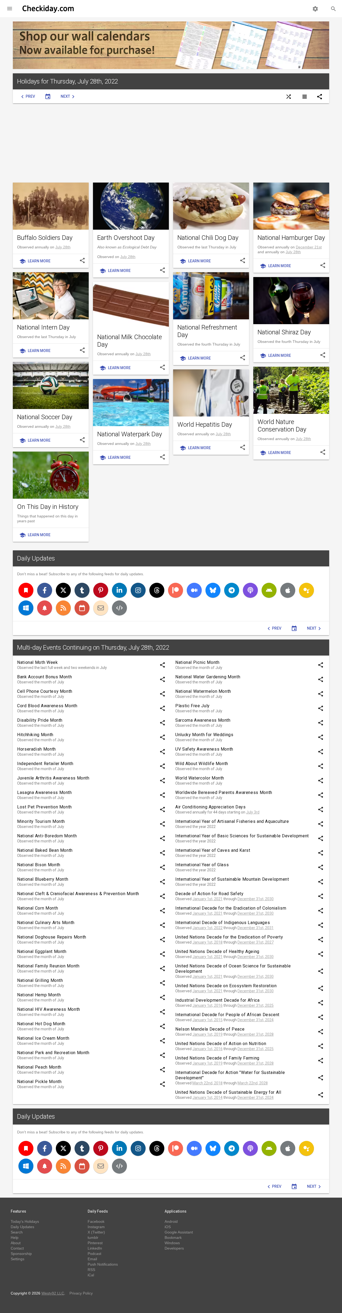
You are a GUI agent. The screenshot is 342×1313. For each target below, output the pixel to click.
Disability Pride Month (40, 720)
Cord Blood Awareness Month (47, 705)
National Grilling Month (40, 980)
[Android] (269, 590)
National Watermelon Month (203, 691)
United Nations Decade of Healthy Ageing (217, 951)
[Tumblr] (82, 590)
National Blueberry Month (42, 879)
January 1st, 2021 (207, 899)
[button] (9, 8)
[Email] (100, 607)
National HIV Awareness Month (48, 1009)
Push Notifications (103, 1264)
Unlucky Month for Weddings (204, 734)
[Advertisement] (171, 142)
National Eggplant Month (42, 951)
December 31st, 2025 (256, 1005)
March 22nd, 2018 (207, 1083)
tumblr (93, 1237)
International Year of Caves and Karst (212, 850)
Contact (17, 1248)
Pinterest (95, 1243)
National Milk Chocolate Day (129, 340)
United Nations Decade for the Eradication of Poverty (229, 937)
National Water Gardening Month (207, 676)
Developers (174, 1248)
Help (14, 1237)
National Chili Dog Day (207, 237)
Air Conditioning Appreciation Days (210, 806)
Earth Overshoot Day (125, 237)
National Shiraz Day (284, 332)
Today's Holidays (25, 1221)
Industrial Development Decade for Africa (217, 1000)
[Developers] (119, 607)
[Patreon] (175, 590)
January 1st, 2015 (207, 1020)
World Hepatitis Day (204, 424)
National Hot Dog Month (41, 1023)
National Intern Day (43, 327)
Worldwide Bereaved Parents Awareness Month (223, 792)
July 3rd (252, 812)
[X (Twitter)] (63, 590)
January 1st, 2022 (207, 928)
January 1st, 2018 (207, 942)
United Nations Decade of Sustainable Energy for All (228, 1092)
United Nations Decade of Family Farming (217, 1058)
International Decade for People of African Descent (227, 1014)
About (16, 1243)
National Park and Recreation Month (53, 1052)
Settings (17, 1259)
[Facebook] (44, 590)
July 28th (63, 247)
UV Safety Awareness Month (204, 749)
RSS (91, 1269)
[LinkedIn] (119, 590)
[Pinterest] (100, 590)
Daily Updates (36, 558)
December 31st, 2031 (256, 928)
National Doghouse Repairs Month (51, 937)
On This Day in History (47, 506)
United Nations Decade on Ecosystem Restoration (226, 985)
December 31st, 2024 (256, 1020)
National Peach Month (39, 1067)
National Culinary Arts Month (46, 922)
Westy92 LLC (52, 1293)
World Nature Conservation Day (282, 425)
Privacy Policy (81, 1293)
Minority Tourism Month (41, 821)
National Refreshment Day (207, 331)
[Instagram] (138, 590)
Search (17, 1232)
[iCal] (82, 607)
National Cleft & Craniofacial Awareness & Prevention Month (78, 893)
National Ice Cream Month (43, 1038)
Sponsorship (21, 1253)
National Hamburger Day (291, 237)
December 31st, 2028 (256, 1034)
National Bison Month (38, 864)
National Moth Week (37, 662)
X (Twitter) (96, 1232)
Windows (172, 1243)
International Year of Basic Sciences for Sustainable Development (242, 835)
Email (92, 1259)
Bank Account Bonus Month (44, 676)
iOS (168, 1227)
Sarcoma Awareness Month (203, 720)
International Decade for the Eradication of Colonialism (230, 908)
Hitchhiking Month (35, 734)
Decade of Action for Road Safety (209, 893)
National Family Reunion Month (48, 965)
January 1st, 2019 (207, 1034)
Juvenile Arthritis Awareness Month (53, 778)
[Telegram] (231, 590)
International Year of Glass (202, 864)
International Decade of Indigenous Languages (222, 922)
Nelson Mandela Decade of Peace (209, 1029)
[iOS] (287, 590)
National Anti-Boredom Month (47, 835)
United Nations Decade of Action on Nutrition (220, 1043)
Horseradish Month (36, 749)
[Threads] (156, 590)
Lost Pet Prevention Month (44, 806)
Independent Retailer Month (45, 763)
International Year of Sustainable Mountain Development (232, 879)
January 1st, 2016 (207, 1005)
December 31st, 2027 (256, 942)
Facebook (96, 1221)
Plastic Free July (192, 705)
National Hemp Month (39, 994)
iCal (91, 1275)
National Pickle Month (39, 1081)
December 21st (309, 247)
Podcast (94, 1253)
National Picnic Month (197, 662)
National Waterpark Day (129, 434)
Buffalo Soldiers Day (44, 237)
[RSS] (63, 607)
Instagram (96, 1227)
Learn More (34, 261)
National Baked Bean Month (45, 850)
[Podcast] (250, 590)
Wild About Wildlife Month (201, 763)
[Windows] (25, 607)
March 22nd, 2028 (253, 1083)
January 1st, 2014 (207, 1097)
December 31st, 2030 (256, 899)
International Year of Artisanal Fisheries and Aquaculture (232, 821)
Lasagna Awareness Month (44, 792)
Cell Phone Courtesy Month (44, 691)
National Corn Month (37, 908)
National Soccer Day (44, 417)
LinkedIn (95, 1248)
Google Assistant (179, 1232)
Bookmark (173, 1237)
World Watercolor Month (199, 778)
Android (171, 1221)
